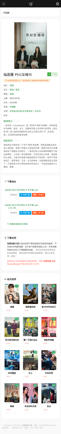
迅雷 (41, 428)
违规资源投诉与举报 (18, 224)
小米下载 (40, 213)
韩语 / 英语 (14, 90)
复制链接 (13, 195)
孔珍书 (38, 111)
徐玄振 (19, 111)
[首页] (30, 4)
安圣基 (13, 111)
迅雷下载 (26, 195)
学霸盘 (25, 428)
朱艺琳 (25, 111)
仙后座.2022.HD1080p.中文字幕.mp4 (21, 190)
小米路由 (40, 195)
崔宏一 (31, 111)
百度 (31, 428)
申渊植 (13, 107)
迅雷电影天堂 (17, 428)
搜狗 (36, 428)
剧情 (12, 94)
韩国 (12, 85)
